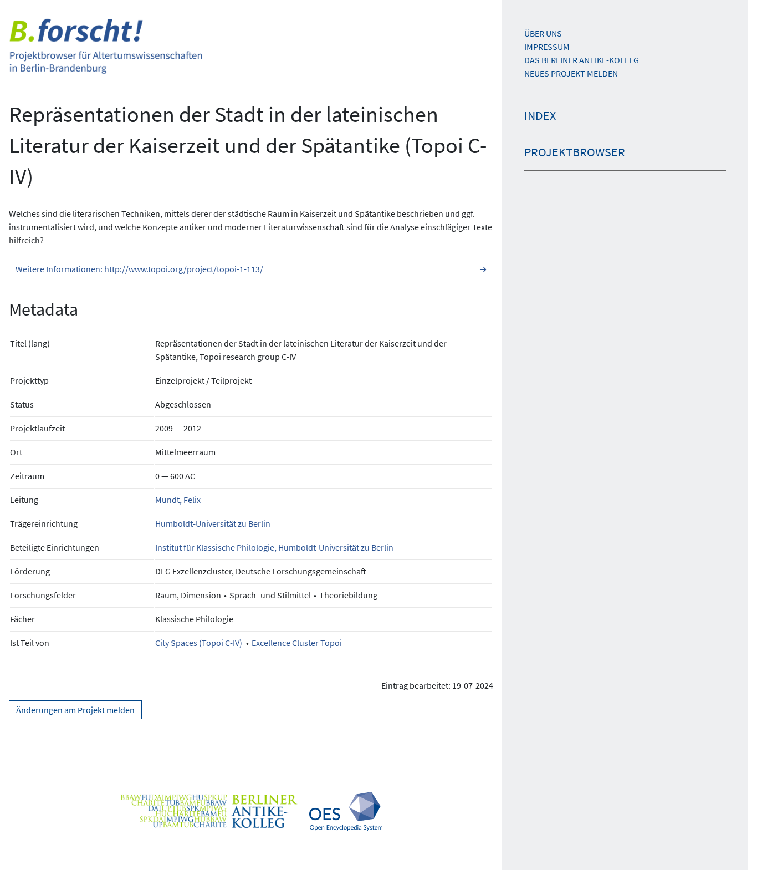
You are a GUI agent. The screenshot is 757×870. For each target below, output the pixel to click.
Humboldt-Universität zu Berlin (212, 523)
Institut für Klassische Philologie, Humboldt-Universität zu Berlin (274, 547)
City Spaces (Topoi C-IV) (198, 642)
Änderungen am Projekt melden (75, 709)
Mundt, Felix (178, 499)
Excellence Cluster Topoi (297, 642)
